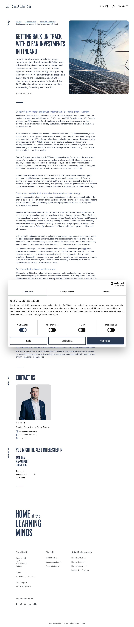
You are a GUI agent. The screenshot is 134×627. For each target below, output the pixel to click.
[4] (85, 248)
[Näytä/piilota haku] (113, 6)
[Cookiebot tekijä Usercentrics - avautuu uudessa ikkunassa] (112, 284)
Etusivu (18, 21)
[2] (39, 142)
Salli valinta (67, 341)
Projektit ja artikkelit (47, 21)
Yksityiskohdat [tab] (67, 292)
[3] (43, 226)
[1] (29, 121)
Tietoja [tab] (106, 292)
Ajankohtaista (31, 21)
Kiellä (28, 341)
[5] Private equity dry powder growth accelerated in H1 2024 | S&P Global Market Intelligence (55, 347)
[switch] (52, 330)
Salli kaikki (105, 341)
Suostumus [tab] (28, 292)
